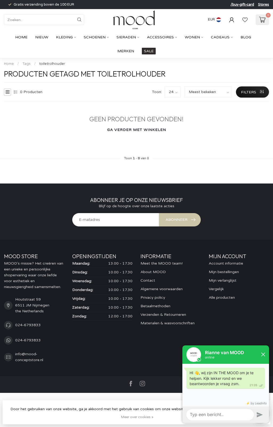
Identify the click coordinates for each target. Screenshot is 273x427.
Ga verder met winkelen (136, 129)
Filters (249, 92)
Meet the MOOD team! (161, 263)
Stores (263, 4)
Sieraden (126, 37)
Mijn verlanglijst (222, 280)
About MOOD (153, 272)
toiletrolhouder (52, 64)
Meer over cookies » (137, 417)
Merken (125, 51)
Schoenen (95, 37)
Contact (147, 280)
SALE (149, 51)
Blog (245, 37)
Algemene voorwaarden (161, 289)
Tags (26, 64)
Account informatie (226, 263)
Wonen (192, 37)
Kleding (64, 37)
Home (21, 37)
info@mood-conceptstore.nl (29, 357)
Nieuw (41, 37)
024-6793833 (28, 325)
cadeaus (220, 37)
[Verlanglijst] (245, 19)
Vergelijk (216, 289)
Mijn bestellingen (224, 272)
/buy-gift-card (242, 4)
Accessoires (160, 37)
